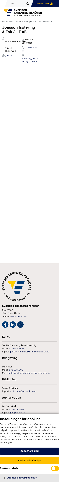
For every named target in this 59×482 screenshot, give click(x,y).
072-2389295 (16, 370)
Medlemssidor (42, 3)
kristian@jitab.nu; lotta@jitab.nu (29, 60)
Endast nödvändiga (29, 460)
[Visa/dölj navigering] (55, 13)
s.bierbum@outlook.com (23, 391)
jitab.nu (9, 55)
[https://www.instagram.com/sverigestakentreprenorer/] (20, 324)
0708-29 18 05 (16, 409)
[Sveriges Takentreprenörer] (23, 12)
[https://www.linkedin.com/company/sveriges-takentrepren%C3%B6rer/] (13, 324)
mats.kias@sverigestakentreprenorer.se (29, 373)
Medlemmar (7, 21)
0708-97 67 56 (19, 316)
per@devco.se (17, 412)
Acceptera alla (29, 451)
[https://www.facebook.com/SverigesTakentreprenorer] (5, 324)
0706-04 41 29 (29, 49)
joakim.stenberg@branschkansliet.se (29, 351)
